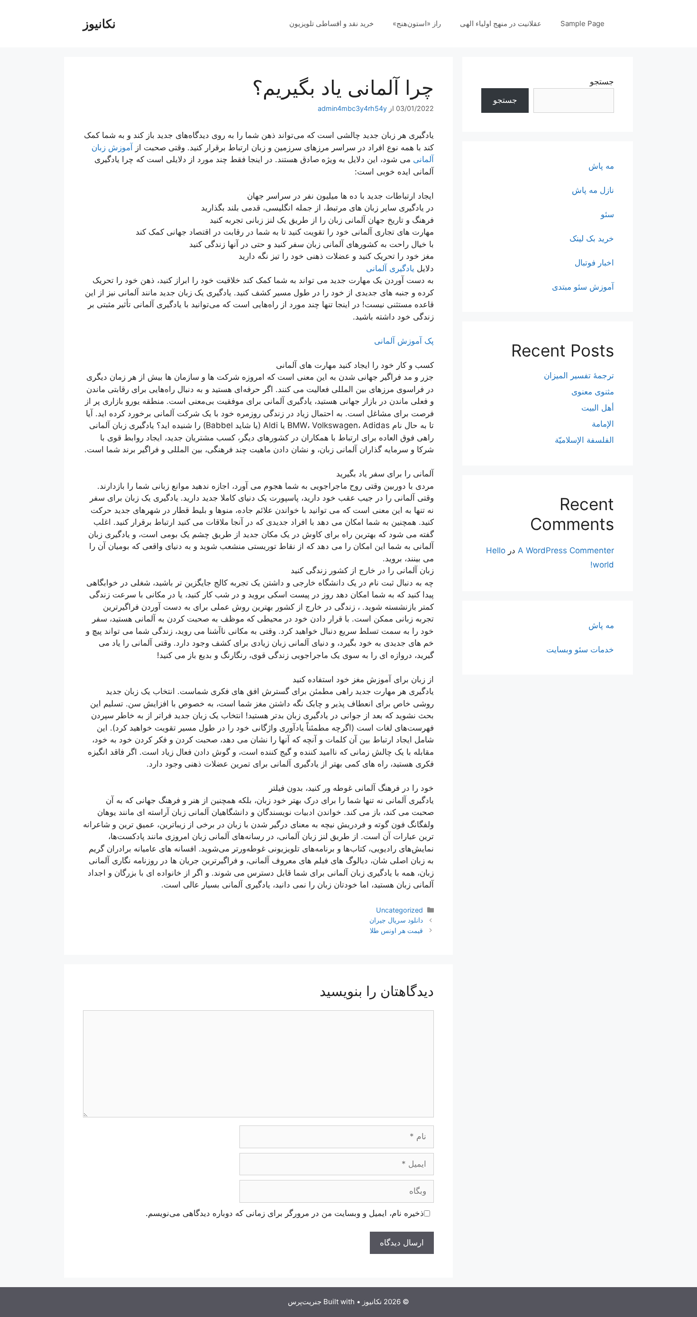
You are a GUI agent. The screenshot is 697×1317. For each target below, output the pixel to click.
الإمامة (603, 424)
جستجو (602, 81)
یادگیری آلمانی (390, 268)
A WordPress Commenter (566, 550)
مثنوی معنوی (592, 391)
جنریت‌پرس (304, 1301)
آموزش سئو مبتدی (583, 287)
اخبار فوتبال (594, 262)
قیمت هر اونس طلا (396, 930)
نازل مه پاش (593, 190)
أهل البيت (597, 407)
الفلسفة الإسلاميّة (584, 440)
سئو (607, 214)
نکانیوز (99, 24)
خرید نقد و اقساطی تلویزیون (331, 23)
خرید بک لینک (591, 238)
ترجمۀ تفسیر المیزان (579, 375)
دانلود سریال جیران (396, 920)
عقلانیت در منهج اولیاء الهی (500, 23)
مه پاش (601, 166)
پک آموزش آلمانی (404, 341)
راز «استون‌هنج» (417, 23)
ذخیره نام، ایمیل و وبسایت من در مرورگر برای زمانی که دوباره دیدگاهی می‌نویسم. (285, 1213)
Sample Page (582, 23)
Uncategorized (399, 910)
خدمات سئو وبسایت (580, 649)
